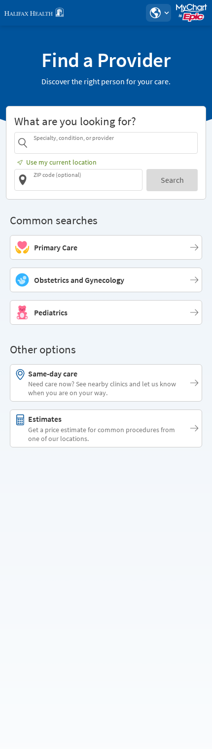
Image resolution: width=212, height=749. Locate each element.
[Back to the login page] (34, 13)
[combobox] (114, 142)
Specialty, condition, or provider (74, 137)
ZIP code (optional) (57, 174)
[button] (158, 13)
